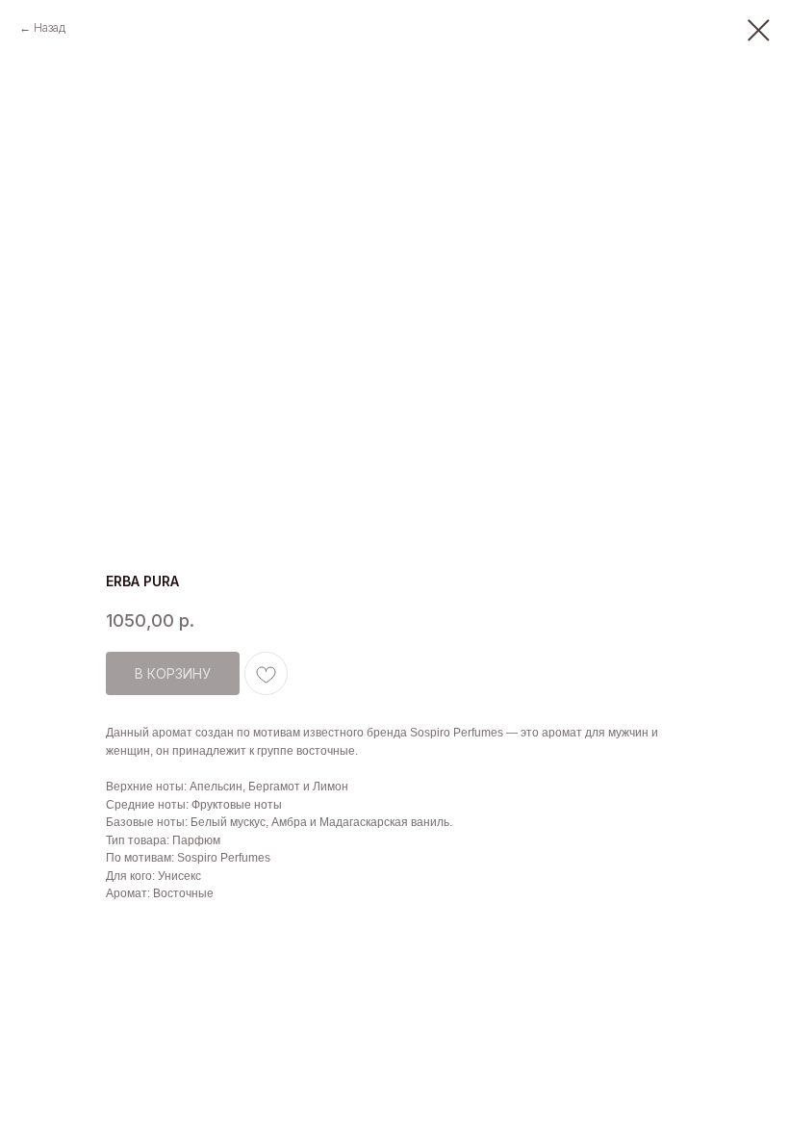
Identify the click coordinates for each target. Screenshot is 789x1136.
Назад (49, 27)
